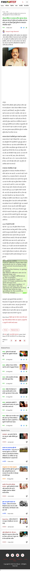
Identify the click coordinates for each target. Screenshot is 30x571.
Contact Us (19, 559)
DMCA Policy (12, 559)
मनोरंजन (7, 6)
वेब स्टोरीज (26, 6)
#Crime (5, 330)
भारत (16, 6)
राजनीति (21, 6)
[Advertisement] (15, 83)
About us (5, 559)
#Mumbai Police (14, 330)
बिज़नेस (12, 6)
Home (2, 6)
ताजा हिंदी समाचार (14, 334)
